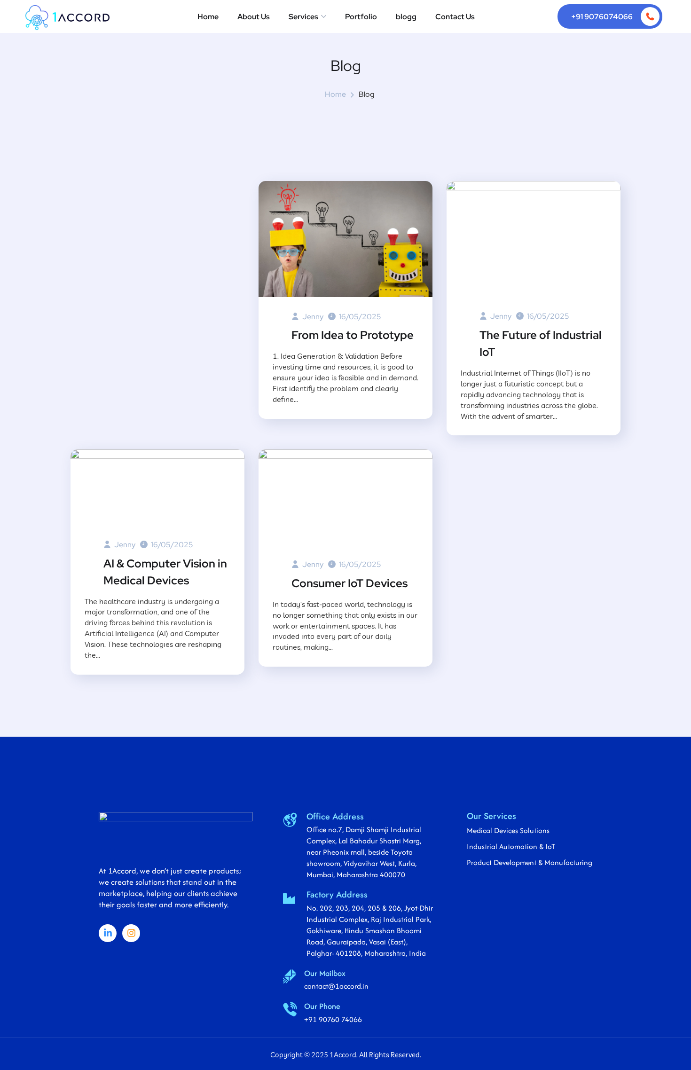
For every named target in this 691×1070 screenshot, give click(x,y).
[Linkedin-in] (108, 933)
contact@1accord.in (336, 986)
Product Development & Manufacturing (529, 862)
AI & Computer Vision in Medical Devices (165, 572)
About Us (253, 17)
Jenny (312, 317)
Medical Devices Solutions (508, 830)
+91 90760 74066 (333, 1019)
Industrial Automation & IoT (511, 846)
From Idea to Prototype (352, 335)
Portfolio (361, 17)
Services (303, 17)
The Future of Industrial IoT (540, 343)
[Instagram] (131, 933)
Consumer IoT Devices (349, 583)
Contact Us (455, 17)
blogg (406, 17)
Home (208, 17)
